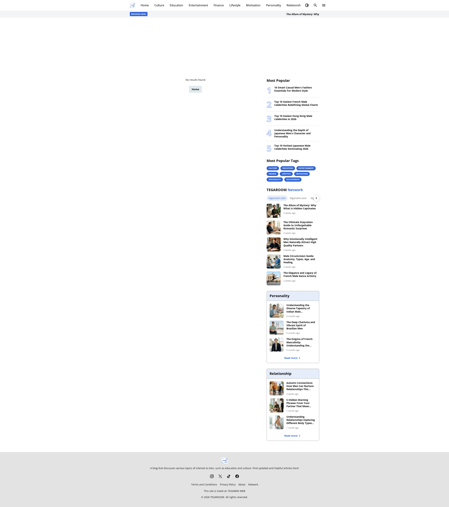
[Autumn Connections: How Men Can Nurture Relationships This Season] (277, 388)
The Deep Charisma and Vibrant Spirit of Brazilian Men (300, 325)
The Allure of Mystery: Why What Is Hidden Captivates (313, 14)
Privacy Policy (228, 484)
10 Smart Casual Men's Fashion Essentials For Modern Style (293, 89)
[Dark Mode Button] (306, 5)
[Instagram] (211, 476)
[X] (220, 476)
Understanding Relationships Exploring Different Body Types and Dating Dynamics (300, 420)
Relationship (295, 5)
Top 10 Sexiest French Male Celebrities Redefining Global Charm (296, 103)
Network (253, 484)
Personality (273, 5)
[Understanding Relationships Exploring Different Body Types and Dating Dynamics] (277, 422)
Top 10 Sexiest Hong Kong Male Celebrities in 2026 (293, 117)
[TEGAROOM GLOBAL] (132, 5)
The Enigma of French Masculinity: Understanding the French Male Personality (301, 342)
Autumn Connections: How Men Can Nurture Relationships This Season (300, 386)
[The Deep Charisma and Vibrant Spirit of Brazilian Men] (277, 328)
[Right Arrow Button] (316, 198)
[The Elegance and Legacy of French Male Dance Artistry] (274, 278)
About (241, 484)
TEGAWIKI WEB (236, 491)
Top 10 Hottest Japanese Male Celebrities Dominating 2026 (292, 147)
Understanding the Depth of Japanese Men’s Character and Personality (292, 133)
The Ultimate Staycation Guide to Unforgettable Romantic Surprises (298, 225)
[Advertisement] (224, 47)
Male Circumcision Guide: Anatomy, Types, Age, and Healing (299, 259)
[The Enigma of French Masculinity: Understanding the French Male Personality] (277, 344)
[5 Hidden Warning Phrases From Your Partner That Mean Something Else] (277, 405)
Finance (219, 5)
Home (145, 5)
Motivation (253, 5)
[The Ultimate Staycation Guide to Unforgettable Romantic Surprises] (274, 228)
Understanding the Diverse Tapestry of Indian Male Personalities (298, 308)
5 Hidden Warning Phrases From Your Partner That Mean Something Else (298, 403)
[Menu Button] (323, 5)
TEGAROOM (217, 497)
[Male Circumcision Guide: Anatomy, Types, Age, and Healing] (274, 261)
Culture (159, 5)
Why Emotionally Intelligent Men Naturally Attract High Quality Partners (300, 242)
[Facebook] (237, 476)
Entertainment (198, 5)
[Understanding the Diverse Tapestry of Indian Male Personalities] (277, 311)
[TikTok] (228, 476)
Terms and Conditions (204, 484)
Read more (290, 358)
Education (176, 5)
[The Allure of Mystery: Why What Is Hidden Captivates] (274, 211)
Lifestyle (234, 5)
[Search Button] (315, 5)
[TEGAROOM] (224, 460)
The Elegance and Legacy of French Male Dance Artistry (299, 274)
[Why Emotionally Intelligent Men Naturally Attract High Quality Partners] (274, 244)
